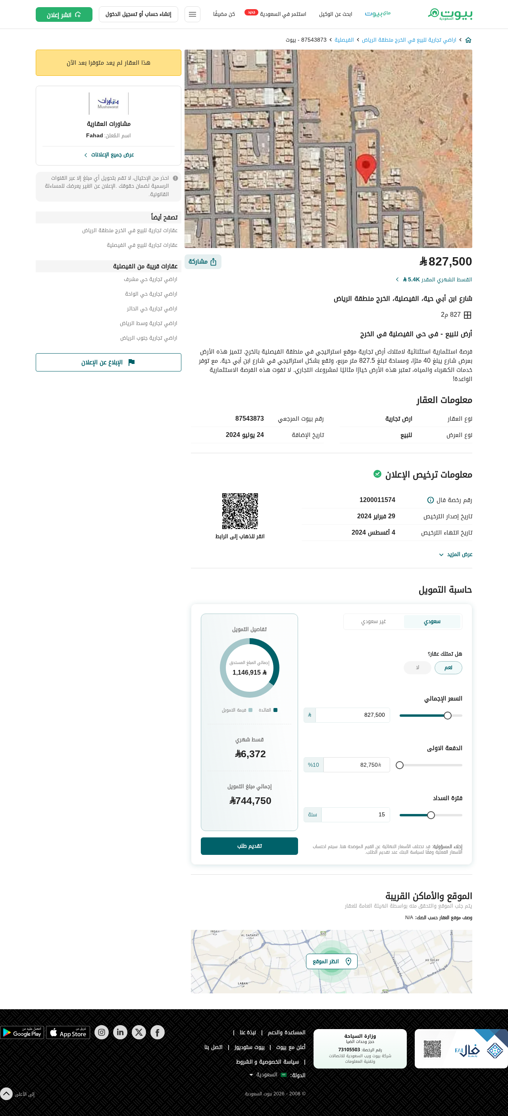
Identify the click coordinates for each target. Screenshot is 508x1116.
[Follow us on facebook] (157, 1037)
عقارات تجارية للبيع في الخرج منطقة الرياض (129, 231)
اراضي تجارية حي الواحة (151, 295)
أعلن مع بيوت (291, 1047)
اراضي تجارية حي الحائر (152, 310)
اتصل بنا (213, 1047)
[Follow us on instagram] (101, 1037)
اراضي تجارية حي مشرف (150, 280)
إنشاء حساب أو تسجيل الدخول (138, 14)
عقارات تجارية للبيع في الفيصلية (142, 246)
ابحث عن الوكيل (335, 14)
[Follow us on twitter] (138, 1037)
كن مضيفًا (224, 14)
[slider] (448, 716)
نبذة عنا (248, 1032)
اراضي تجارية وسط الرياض (148, 324)
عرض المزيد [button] (459, 554)
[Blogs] (378, 14)
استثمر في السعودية (277, 13)
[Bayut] (449, 14)
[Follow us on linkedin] (120, 1037)
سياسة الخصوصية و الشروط (267, 1061)
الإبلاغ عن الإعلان (102, 362)
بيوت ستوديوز (250, 1047)
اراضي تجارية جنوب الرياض (148, 339)
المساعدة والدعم (287, 1032)
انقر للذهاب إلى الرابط (240, 536)
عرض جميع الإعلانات (112, 154)
